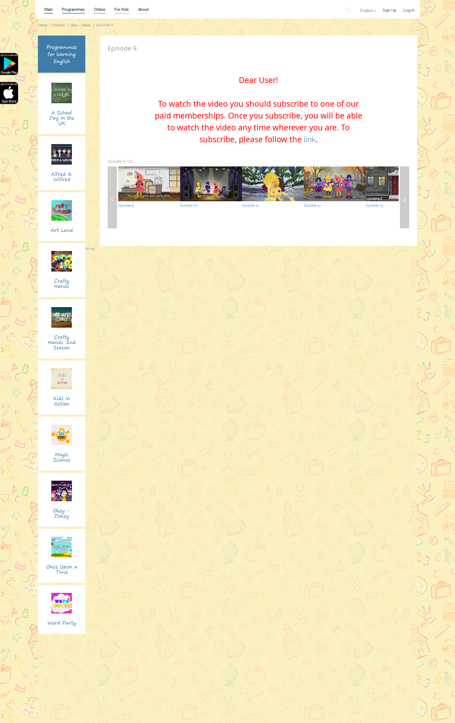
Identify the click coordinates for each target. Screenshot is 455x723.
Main (48, 9)
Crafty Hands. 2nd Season (62, 342)
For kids (58, 25)
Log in (408, 9)
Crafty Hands (62, 283)
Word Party (61, 623)
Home (42, 25)
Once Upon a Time (61, 569)
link (310, 139)
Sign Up (390, 9)
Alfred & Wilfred (61, 176)
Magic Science (61, 457)
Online (99, 9)
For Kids (122, 9)
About (143, 9)
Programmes (73, 9)
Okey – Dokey (80, 25)
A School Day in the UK (61, 118)
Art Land (62, 230)
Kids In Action (61, 401)
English (366, 10)
